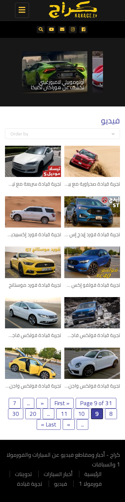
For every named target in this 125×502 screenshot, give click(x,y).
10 (81, 414)
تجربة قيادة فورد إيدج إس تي (91, 234)
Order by (19, 133)
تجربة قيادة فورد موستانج (35, 285)
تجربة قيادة (29, 483)
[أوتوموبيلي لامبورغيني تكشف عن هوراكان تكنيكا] (54, 72)
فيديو (60, 483)
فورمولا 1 (90, 483)
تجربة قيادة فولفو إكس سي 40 (88, 285)
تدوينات (23, 474)
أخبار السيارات (58, 474)
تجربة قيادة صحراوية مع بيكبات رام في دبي (77, 184)
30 (15, 414)
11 (64, 414)
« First (61, 403)
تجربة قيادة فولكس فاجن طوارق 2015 (80, 335)
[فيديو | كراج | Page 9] (71, 8)
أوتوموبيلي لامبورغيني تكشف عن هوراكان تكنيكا (57, 84)
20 (33, 414)
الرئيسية (93, 474)
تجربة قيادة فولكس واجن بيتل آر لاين (83, 386)
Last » (48, 424)
